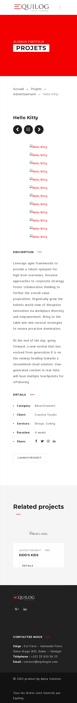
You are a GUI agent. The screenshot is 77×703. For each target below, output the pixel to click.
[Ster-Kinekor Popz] (17, 129)
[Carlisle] (39, 129)
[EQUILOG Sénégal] (31, 7)
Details (27, 565)
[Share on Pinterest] (48, 441)
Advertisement (45, 406)
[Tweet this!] (42, 441)
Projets (36, 89)
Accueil (18, 89)
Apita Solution (51, 679)
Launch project (29, 457)
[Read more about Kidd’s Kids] (38, 537)
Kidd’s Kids (28, 555)
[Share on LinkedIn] (54, 441)
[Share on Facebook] (36, 441)
